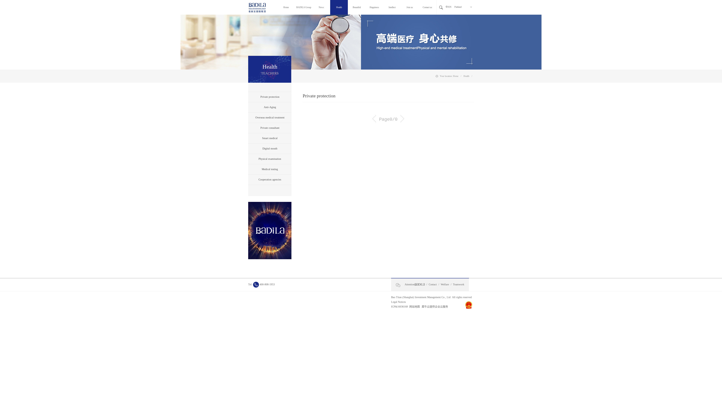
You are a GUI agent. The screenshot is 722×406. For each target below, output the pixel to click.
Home (455, 76)
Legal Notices (398, 302)
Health (466, 76)
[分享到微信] (399, 285)
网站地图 (414, 306)
